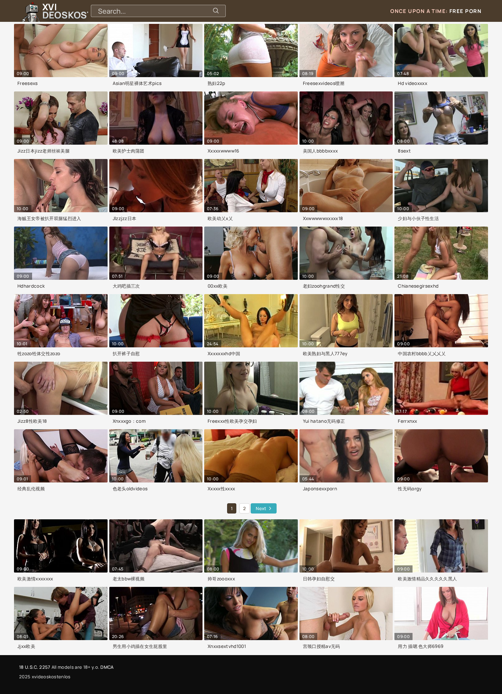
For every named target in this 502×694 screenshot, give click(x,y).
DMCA (106, 667)
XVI (83, 11)
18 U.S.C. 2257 (34, 667)
